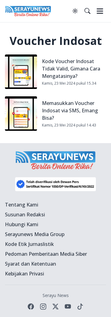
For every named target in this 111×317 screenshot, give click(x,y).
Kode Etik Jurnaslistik (29, 244)
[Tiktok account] (80, 306)
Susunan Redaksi (25, 214)
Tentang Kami (21, 204)
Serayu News (56, 295)
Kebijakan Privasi (24, 273)
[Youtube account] (68, 306)
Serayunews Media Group (34, 234)
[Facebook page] (31, 306)
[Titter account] (55, 306)
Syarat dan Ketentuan (30, 263)
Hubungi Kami (21, 224)
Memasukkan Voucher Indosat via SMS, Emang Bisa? (70, 110)
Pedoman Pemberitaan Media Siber (46, 254)
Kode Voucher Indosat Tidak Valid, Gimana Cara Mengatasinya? (71, 68)
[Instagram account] (43, 306)
